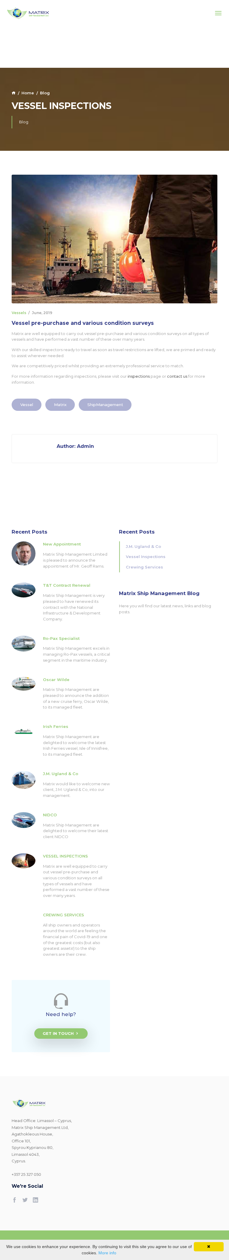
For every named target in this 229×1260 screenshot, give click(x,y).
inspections (139, 376)
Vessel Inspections (145, 556)
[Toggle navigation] (218, 13)
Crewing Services (144, 567)
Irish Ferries (55, 726)
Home (27, 92)
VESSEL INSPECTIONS (65, 856)
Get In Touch (58, 1033)
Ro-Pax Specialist (61, 638)
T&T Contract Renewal (66, 585)
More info (107, 1252)
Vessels (19, 313)
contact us (177, 376)
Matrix (60, 404)
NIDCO (50, 814)
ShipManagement (105, 404)
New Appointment (62, 544)
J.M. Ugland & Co (60, 773)
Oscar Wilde (56, 679)
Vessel (26, 404)
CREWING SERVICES (63, 914)
